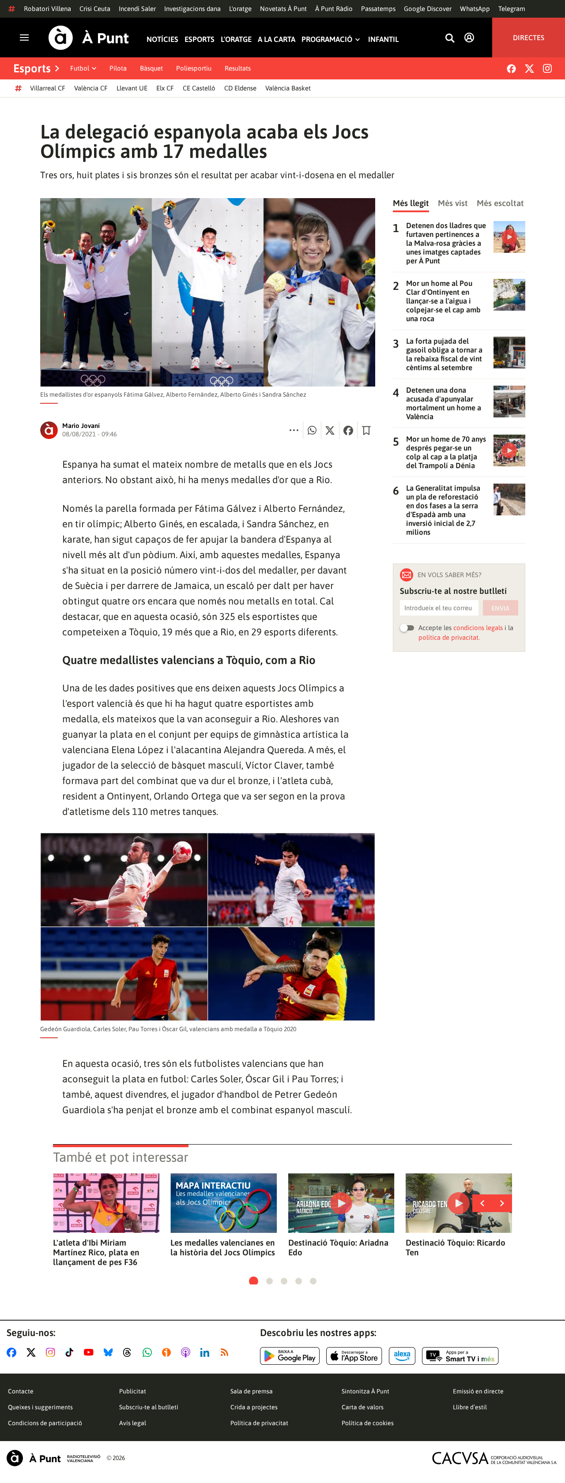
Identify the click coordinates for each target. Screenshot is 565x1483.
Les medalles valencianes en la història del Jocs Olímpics (222, 1247)
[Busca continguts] (449, 39)
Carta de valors (363, 1407)
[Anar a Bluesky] (110, 1352)
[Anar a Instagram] (52, 1352)
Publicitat (132, 1391)
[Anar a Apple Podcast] (187, 1352)
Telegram (511, 8)
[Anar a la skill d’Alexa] (402, 1356)
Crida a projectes (254, 1407)
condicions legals (478, 627)
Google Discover (428, 8)
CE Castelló (199, 88)
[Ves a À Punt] (89, 38)
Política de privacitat (259, 1423)
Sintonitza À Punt (365, 1391)
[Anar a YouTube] (90, 1352)
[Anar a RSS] (226, 1352)
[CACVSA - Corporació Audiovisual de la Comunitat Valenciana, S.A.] (494, 1458)
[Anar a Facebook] (13, 1352)
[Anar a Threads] (129, 1352)
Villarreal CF (47, 88)
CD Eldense (240, 88)
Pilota (118, 68)
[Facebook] (511, 68)
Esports (200, 39)
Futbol (79, 68)
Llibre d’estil (470, 1407)
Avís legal (132, 1423)
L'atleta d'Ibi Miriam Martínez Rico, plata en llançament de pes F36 (96, 1252)
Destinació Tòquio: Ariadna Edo (338, 1247)
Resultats (238, 68)
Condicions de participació (45, 1423)
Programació (326, 39)
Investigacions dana (192, 8)
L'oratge (240, 8)
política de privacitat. (449, 637)
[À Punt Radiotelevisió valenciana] (53, 1458)
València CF (91, 88)
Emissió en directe (478, 1391)
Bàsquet (151, 68)
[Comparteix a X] (330, 430)
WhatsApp (475, 8)
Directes (528, 37)
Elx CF (165, 88)
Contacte (21, 1391)
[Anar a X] (32, 1352)
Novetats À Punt (283, 8)
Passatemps (378, 8)
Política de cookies (368, 1423)
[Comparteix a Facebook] (348, 430)
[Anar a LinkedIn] (206, 1352)
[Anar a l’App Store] (354, 1356)
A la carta (276, 39)
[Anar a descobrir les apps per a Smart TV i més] (460, 1356)
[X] (529, 68)
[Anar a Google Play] (290, 1356)
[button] (253, 1281)
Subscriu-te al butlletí (148, 1407)
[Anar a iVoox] (168, 1352)
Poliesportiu (193, 68)
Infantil (383, 39)
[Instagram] (547, 68)
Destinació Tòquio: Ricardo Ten (455, 1247)
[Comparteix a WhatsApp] (312, 430)
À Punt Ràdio (334, 8)
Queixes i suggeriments (40, 1407)
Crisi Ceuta (94, 8)
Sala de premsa (251, 1391)
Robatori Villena (47, 8)
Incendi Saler (137, 8)
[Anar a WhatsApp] (149, 1352)
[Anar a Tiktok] (71, 1352)
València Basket (288, 88)
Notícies (162, 39)
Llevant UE (132, 88)
